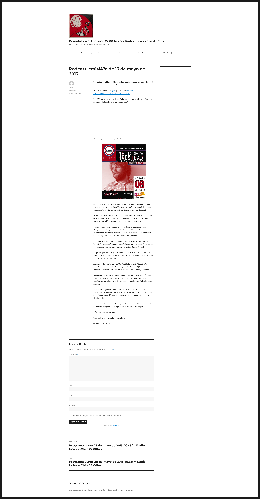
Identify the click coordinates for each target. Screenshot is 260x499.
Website (72, 405)
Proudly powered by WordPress (123, 490)
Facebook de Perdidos (117, 53)
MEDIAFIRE (130, 91)
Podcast (71, 93)
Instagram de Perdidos (95, 53)
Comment (73, 354)
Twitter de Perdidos (137, 53)
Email (72, 395)
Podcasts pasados (76, 53)
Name (72, 385)
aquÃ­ (113, 91)
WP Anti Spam (115, 425)
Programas (78, 93)
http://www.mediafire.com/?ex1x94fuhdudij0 (111, 93)
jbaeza (71, 87)
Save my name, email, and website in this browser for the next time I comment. (97, 416)
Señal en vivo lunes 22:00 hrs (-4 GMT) (162, 53)
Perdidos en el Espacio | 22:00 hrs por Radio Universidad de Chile (117, 41)
